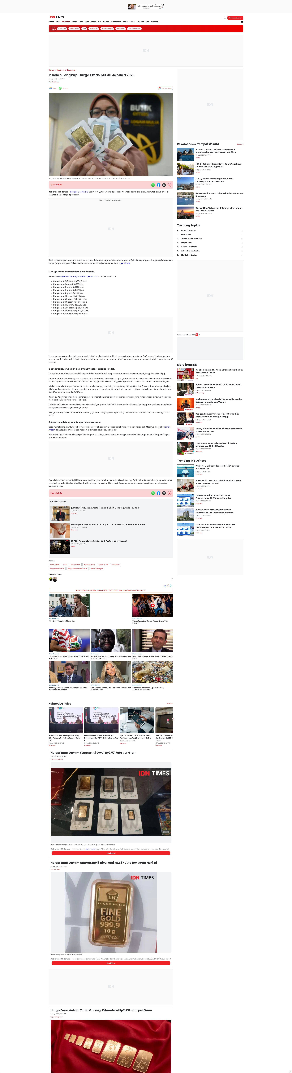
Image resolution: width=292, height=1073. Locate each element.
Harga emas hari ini (79, 192)
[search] (224, 18)
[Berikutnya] (173, 706)
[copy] (169, 185)
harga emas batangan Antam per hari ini (77, 276)
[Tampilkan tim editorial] (172, 579)
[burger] (242, 22)
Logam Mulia (124, 263)
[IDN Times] (57, 17)
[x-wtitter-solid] (164, 185)
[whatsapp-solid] (153, 185)
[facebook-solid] (158, 185)
